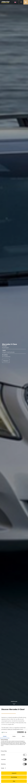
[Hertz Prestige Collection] (5, 2)
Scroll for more (14, 701)
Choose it (5, 361)
